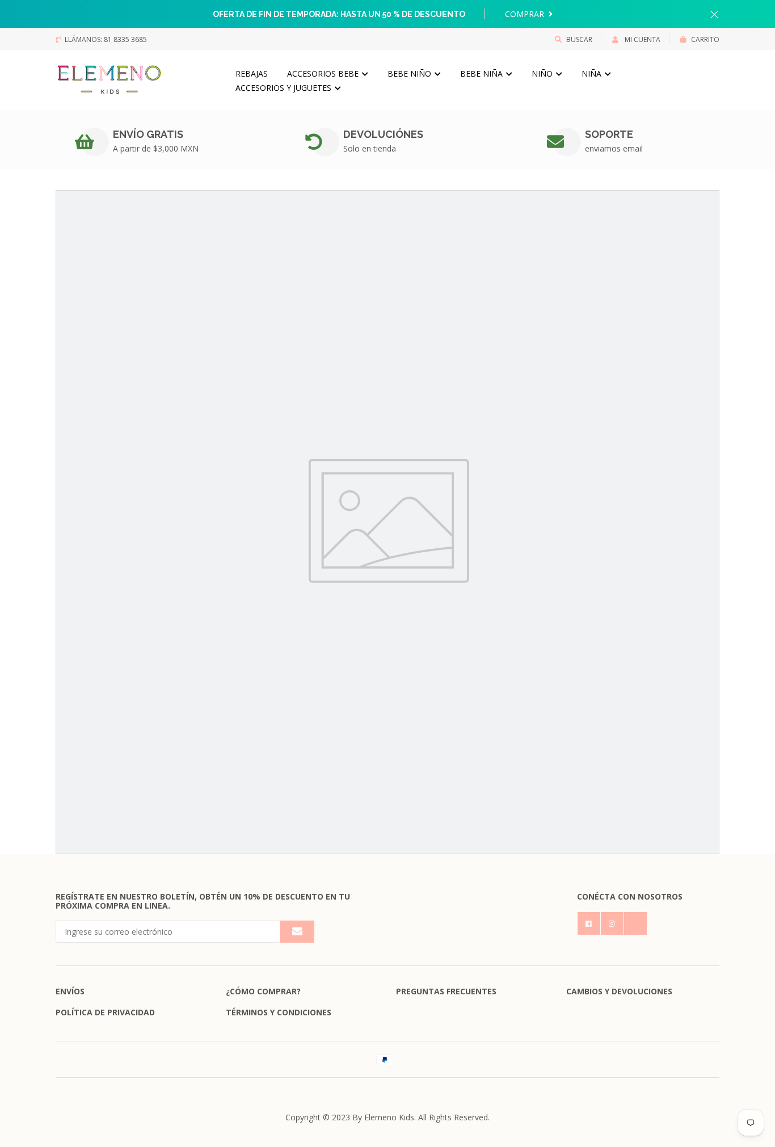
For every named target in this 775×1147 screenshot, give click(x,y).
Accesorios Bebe (324, 73)
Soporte (609, 134)
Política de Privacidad (105, 1012)
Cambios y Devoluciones (619, 991)
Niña (593, 73)
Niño (543, 73)
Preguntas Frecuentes (446, 991)
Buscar (579, 39)
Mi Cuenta (641, 39)
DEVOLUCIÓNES (383, 134)
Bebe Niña (482, 73)
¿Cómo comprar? (263, 991)
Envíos (70, 991)
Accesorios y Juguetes (284, 87)
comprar (525, 14)
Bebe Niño (410, 73)
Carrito (705, 39)
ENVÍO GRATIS (148, 134)
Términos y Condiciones (278, 1012)
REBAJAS (251, 73)
